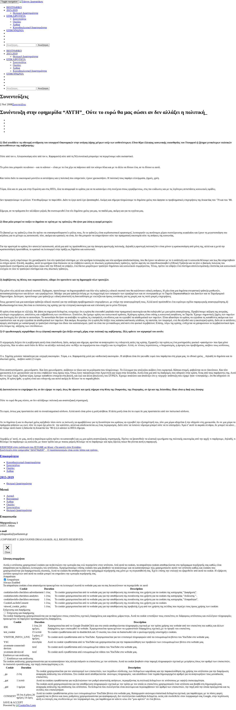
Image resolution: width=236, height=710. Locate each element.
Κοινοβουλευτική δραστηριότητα (30, 27)
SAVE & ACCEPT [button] (13, 702)
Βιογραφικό (12, 498)
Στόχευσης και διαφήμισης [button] (16, 609)
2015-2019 (11, 10)
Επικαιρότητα (9, 456)
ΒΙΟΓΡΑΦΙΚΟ (14, 7)
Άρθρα (16, 24)
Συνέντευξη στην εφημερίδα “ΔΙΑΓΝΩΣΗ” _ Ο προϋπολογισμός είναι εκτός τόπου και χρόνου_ (49, 450)
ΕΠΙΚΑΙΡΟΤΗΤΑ (16, 16)
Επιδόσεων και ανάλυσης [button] (16, 655)
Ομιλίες (17, 21)
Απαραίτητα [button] (9, 576)
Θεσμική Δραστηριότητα (25, 13)
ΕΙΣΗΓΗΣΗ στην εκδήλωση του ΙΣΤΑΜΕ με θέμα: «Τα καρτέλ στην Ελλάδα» (40, 447)
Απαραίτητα (13, 579)
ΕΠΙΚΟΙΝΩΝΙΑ (15, 30)
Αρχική (10, 495)
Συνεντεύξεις (19, 18)
